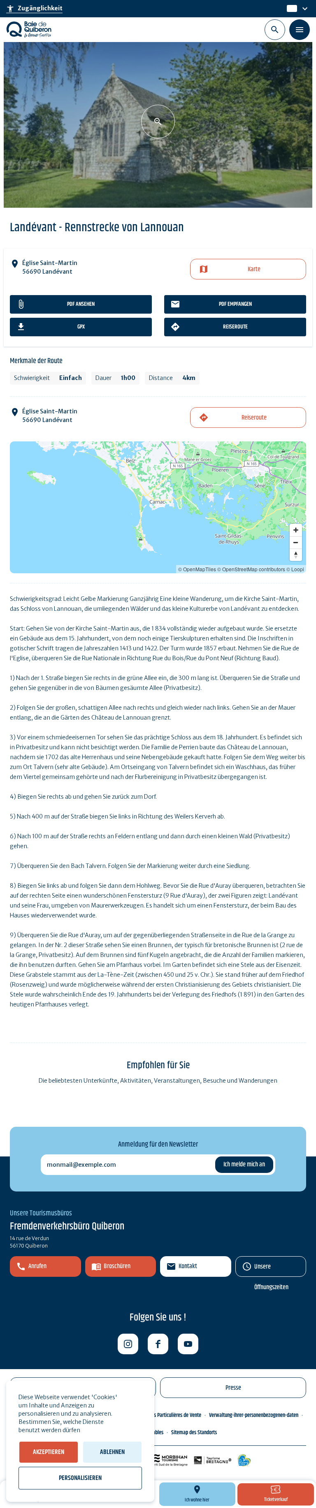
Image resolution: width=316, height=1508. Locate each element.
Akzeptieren (48, 1452)
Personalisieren (80, 1478)
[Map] (158, 507)
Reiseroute (235, 326)
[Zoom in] (296, 530)
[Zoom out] (296, 542)
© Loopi (295, 568)
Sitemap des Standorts (194, 1432)
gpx (81, 326)
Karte (254, 269)
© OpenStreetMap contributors (251, 568)
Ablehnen (112, 1452)
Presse (233, 1388)
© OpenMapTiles (197, 568)
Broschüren (117, 1266)
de (291, 9)
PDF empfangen (235, 304)
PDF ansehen (81, 304)
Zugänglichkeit (34, 9)
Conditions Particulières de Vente (168, 1415)
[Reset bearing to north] (296, 555)
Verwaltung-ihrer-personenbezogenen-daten (253, 1415)
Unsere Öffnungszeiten (271, 1269)
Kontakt (188, 1266)
